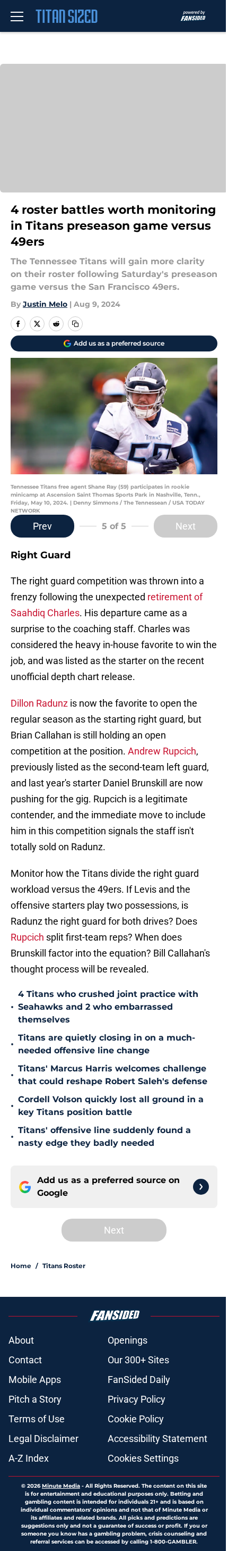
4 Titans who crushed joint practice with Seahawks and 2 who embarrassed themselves (108, 1007)
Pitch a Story (35, 1399)
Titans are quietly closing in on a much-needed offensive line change (106, 1044)
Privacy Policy (136, 1399)
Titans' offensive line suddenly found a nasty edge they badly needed (104, 1136)
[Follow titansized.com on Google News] (201, 1187)
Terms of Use (36, 1418)
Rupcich (27, 937)
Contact (25, 1359)
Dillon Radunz (39, 703)
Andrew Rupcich (162, 751)
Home (21, 1266)
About (21, 1340)
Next (186, 526)
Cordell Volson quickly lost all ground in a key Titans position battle (111, 1105)
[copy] (75, 323)
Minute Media (61, 1485)
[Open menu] (17, 16)
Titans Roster (63, 1266)
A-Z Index (28, 1458)
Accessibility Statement (157, 1438)
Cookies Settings (143, 1458)
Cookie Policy (136, 1418)
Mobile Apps (34, 1379)
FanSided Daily (139, 1379)
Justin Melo (45, 304)
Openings (127, 1340)
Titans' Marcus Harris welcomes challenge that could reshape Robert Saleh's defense (112, 1074)
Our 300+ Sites (138, 1359)
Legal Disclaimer (43, 1438)
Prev (42, 526)
